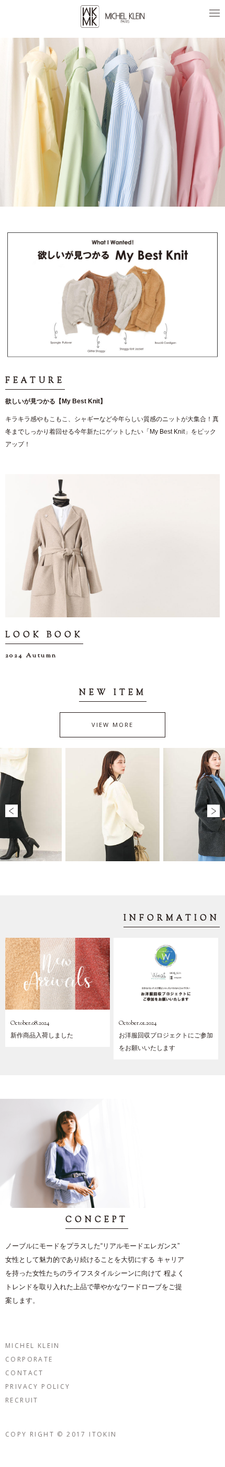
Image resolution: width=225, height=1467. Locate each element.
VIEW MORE (113, 725)
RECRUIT (22, 1400)
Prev (11, 811)
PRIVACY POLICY (38, 1386)
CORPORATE (29, 1359)
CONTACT (24, 1372)
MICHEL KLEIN (32, 1345)
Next (213, 811)
